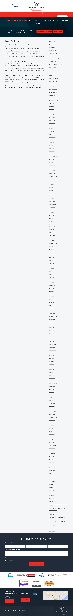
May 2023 (51, 162)
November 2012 (52, 445)
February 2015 (52, 369)
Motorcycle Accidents (53, 78)
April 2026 (51, 112)
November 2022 (52, 170)
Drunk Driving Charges (53, 58)
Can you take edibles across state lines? (57, 521)
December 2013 (52, 408)
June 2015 (51, 358)
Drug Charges (51, 53)
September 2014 (52, 383)
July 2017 (50, 288)
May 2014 (51, 395)
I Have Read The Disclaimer (11, 560)
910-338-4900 (12, 6)
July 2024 (50, 142)
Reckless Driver (52, 84)
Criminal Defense (52, 50)
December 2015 (52, 341)
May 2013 (51, 428)
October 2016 (51, 313)
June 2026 (51, 109)
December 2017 (52, 277)
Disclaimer (7, 557)
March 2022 (51, 193)
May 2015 (51, 361)
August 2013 (51, 420)
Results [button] (45, 13)
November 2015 (52, 344)
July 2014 (50, 389)
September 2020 (52, 243)
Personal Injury (52, 81)
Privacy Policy (15, 611)
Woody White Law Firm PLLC (12, 610)
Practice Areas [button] (16, 13)
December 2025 (52, 117)
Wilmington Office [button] (10, 601)
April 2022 (51, 190)
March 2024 (51, 148)
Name (6, 543)
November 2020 (52, 238)
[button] (72, 608)
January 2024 (51, 151)
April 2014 (51, 397)
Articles (30, 13)
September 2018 (52, 266)
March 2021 (51, 226)
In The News (36, 13)
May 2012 (51, 462)
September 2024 (52, 139)
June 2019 (51, 257)
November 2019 (52, 252)
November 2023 (52, 153)
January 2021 (51, 232)
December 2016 (52, 308)
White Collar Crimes (53, 100)
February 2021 (52, 229)
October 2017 (51, 282)
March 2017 (51, 299)
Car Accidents (51, 47)
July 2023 (50, 159)
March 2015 (51, 366)
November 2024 (52, 137)
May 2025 (51, 128)
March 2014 (51, 400)
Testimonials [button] (24, 13)
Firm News (51, 72)
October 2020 (51, 240)
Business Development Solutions (26, 611)
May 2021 (51, 221)
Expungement (51, 61)
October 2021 (51, 207)
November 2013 (52, 411)
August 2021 (51, 212)
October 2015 (51, 347)
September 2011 (52, 484)
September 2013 (52, 417)
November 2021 (52, 204)
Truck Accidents (32, 44)
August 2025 (51, 123)
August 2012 (51, 453)
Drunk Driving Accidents (53, 56)
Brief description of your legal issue (12, 549)
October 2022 (51, 173)
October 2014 (51, 380)
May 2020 (51, 246)
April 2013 (51, 431)
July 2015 (50, 355)
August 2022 (51, 179)
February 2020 (52, 249)
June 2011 (51, 493)
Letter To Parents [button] (58, 31)
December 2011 (52, 476)
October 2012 (51, 448)
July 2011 (50, 490)
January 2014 (51, 406)
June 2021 (51, 218)
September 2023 (52, 156)
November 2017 (52, 280)
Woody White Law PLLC (16, 44)
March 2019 (51, 260)
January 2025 (51, 134)
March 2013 (51, 434)
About (10, 13)
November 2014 (52, 378)
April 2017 (51, 296)
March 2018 (51, 271)
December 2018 (52, 263)
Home (7, 13)
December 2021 (52, 201)
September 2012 (52, 450)
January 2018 (51, 274)
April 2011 (51, 498)
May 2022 (51, 187)
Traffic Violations (52, 89)
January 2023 (51, 168)
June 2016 (51, 324)
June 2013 (51, 425)
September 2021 (52, 210)
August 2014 (51, 386)
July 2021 (50, 215)
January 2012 (51, 473)
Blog (41, 13)
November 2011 (52, 479)
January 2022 (51, 198)
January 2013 (51, 439)
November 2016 (52, 310)
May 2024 (51, 145)
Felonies (50, 70)
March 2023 (51, 165)
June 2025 (51, 126)
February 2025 (52, 131)
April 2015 (51, 364)
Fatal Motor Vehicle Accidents (54, 64)
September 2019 (52, 254)
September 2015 (52, 350)
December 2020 (52, 235)
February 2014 (52, 403)
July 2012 (50, 456)
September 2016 (52, 316)
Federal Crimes (52, 67)
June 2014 (51, 392)
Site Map (10, 611)
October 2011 (51, 481)
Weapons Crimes (52, 98)
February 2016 (52, 336)
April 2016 (51, 330)
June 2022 (51, 184)
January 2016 (51, 338)
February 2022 (52, 196)
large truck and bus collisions (20, 65)
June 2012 (51, 459)
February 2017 (52, 302)
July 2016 (50, 322)
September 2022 (52, 176)
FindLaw (35, 611)
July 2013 (50, 422)
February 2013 (52, 436)
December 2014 (52, 375)
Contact (50, 13)
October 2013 (51, 414)
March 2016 (51, 333)
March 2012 (51, 467)
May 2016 (51, 327)
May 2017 (51, 294)
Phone (49, 543)
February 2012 (52, 470)
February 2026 (52, 114)
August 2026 (51, 106)
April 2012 (51, 465)
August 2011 (51, 487)
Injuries (50, 75)
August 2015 (51, 352)
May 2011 (51, 495)
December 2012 (52, 442)
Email (27, 543)
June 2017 (51, 291)
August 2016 (51, 319)
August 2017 (51, 285)
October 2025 (51, 120)
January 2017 (51, 305)
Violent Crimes (52, 95)
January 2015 (51, 372)
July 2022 (50, 182)
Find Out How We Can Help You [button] (44, 31)
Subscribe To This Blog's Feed (56, 528)
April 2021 (51, 224)
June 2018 (51, 268)
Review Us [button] (25, 599)
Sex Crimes (51, 86)
